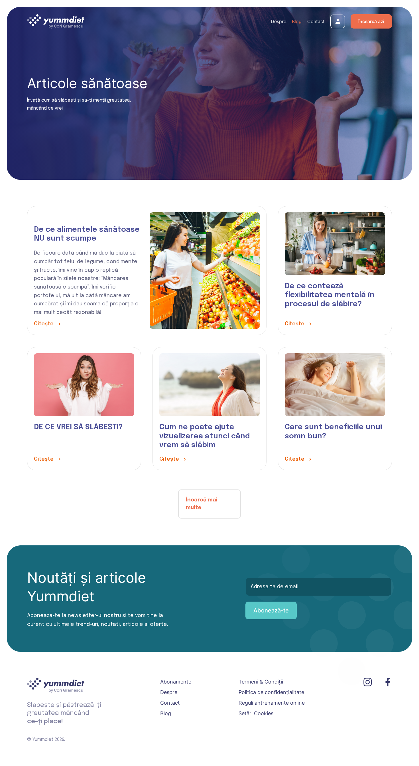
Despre (278, 21)
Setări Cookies (256, 713)
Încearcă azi (371, 21)
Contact (316, 21)
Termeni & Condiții (261, 682)
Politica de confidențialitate (271, 692)
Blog (297, 21)
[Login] (338, 22)
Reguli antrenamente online (272, 703)
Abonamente (175, 682)
